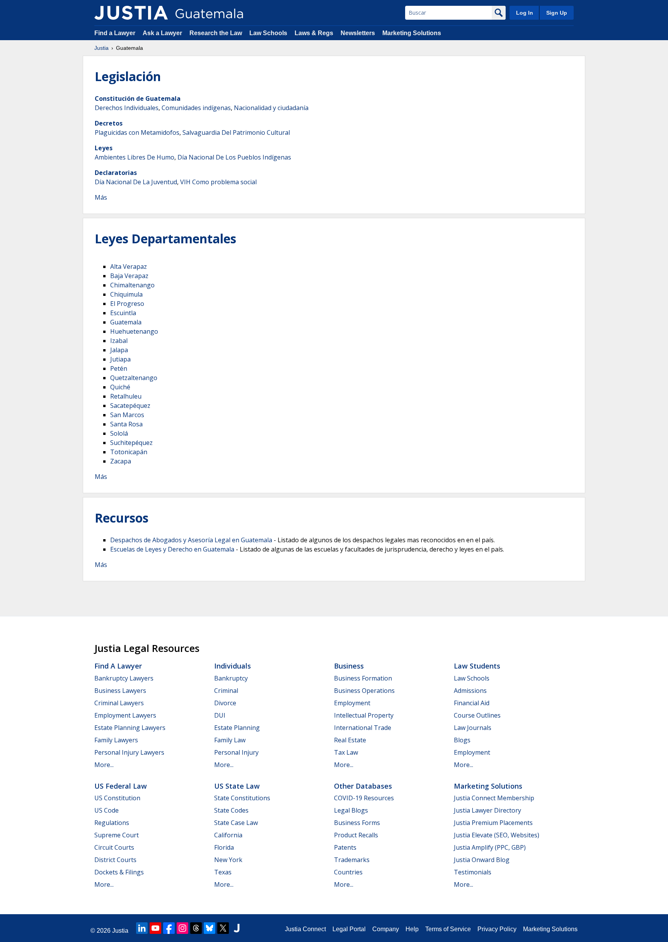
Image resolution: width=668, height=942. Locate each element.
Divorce (225, 703)
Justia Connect (305, 929)
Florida (224, 847)
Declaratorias (116, 172)
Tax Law (346, 752)
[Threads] (196, 928)
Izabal (119, 340)
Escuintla (123, 313)
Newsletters (358, 33)
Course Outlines (477, 715)
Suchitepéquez (131, 442)
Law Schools (268, 33)
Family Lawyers (116, 740)
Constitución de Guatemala (138, 98)
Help (412, 929)
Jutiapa (120, 359)
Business (349, 665)
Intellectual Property (364, 715)
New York (228, 859)
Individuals (232, 665)
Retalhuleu (125, 396)
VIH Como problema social (218, 182)
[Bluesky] (209, 928)
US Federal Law (120, 786)
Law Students (477, 665)
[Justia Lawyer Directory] (236, 928)
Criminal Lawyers (119, 703)
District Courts (115, 859)
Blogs (462, 740)
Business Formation (363, 678)
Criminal (226, 690)
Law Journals (472, 727)
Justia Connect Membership (494, 798)
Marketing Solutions (411, 33)
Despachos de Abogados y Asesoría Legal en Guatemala (191, 540)
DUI (219, 715)
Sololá (119, 433)
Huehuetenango (134, 331)
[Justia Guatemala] (131, 13)
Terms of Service (448, 929)
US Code (106, 810)
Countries (348, 872)
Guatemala (125, 322)
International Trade (362, 727)
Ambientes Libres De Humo (134, 157)
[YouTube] (155, 928)
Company (385, 929)
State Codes (231, 810)
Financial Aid (471, 703)
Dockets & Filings (119, 872)
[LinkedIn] (142, 928)
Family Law (229, 740)
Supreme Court (116, 835)
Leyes (103, 148)
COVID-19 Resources (364, 798)
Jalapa (119, 350)
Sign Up (556, 13)
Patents (345, 847)
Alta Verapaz (128, 266)
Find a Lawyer (114, 33)
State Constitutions (242, 798)
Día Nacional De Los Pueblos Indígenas (234, 157)
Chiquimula (126, 294)
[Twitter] (223, 928)
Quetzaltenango (133, 377)
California (228, 835)
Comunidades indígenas (196, 108)
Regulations (111, 822)
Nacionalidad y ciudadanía (271, 108)
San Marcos (127, 415)
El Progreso (127, 303)
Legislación (128, 76)
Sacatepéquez (130, 405)
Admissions (470, 690)
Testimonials (472, 872)
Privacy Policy (496, 929)
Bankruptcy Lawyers (123, 678)
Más (101, 197)
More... (104, 764)
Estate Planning (237, 727)
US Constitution (117, 798)
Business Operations (364, 690)
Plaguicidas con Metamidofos (137, 132)
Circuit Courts (114, 847)
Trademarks (352, 859)
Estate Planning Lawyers (129, 727)
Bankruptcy (231, 678)
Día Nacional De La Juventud (136, 182)
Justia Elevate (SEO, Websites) (496, 835)
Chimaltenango (132, 285)
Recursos (121, 517)
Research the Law (215, 33)
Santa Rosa (126, 424)
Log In (524, 13)
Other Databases (363, 786)
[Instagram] (182, 928)
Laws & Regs (314, 33)
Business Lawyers (120, 690)
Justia (101, 48)
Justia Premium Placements (493, 822)
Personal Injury (236, 752)
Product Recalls (356, 835)
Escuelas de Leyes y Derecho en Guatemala (172, 549)
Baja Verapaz (129, 276)
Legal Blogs (351, 810)
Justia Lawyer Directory (487, 810)
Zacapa (120, 461)
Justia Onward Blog (482, 859)
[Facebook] (169, 928)
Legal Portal (349, 929)
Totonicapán (128, 452)
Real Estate (350, 740)
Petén (118, 368)
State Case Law (236, 822)
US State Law (237, 786)
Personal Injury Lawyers (129, 752)
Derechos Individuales (126, 108)
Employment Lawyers (125, 715)
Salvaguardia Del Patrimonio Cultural (236, 132)
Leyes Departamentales (165, 238)
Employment (352, 703)
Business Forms (357, 822)
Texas (223, 872)
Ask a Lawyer (163, 33)
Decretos (109, 123)
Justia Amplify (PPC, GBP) (490, 847)
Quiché (120, 387)
